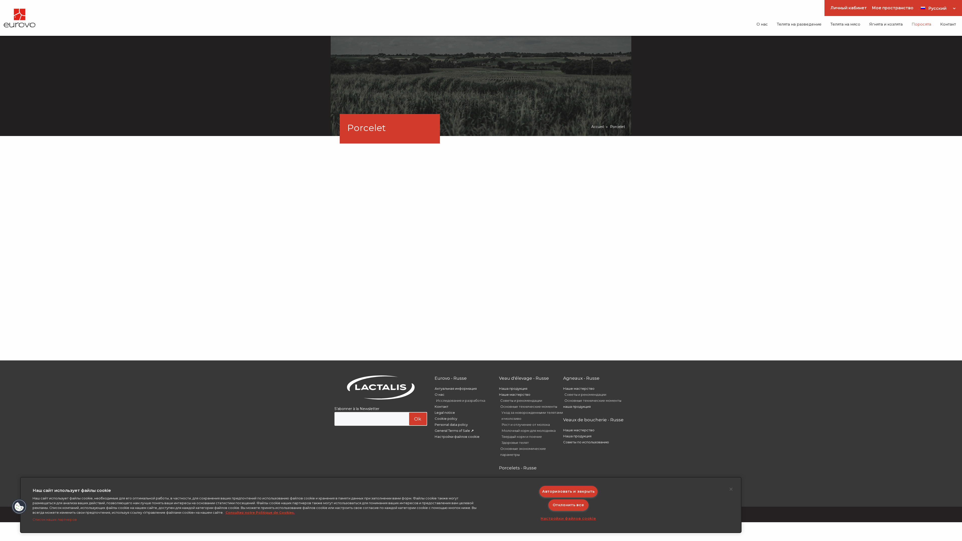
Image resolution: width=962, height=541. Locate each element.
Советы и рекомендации (521, 400)
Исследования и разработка (460, 400)
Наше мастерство (514, 394)
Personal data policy (451, 425)
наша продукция (577, 406)
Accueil (597, 126)
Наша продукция (513, 388)
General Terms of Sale (452, 431)
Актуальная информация (456, 388)
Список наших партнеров (55, 520)
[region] (381, 505)
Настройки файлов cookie (457, 437)
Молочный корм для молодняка (529, 431)
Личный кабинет (848, 8)
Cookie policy (446, 419)
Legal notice (445, 413)
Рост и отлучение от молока (526, 425)
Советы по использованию (586, 442)
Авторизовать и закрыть (568, 491)
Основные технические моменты (528, 406)
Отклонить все (568, 505)
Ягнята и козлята (886, 24)
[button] (19, 507)
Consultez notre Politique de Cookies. (260, 512)
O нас (762, 24)
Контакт (948, 24)
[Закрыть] (731, 489)
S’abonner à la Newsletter (356, 409)
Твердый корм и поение (522, 437)
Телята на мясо (845, 24)
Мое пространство (892, 8)
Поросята (921, 24)
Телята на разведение (799, 24)
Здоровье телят (515, 443)
